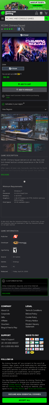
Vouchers (5, 324)
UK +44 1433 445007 (9, 343)
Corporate (5, 313)
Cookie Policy (31, 317)
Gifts (3, 317)
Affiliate (4, 320)
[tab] (24, 181)
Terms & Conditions (34, 310)
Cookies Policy (14, 386)
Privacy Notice (32, 320)
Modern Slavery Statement (32, 325)
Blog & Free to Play (9, 327)
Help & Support (7, 339)
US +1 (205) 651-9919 (10, 346)
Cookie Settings (15, 384)
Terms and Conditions (37, 389)
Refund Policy (31, 313)
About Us (5, 310)
